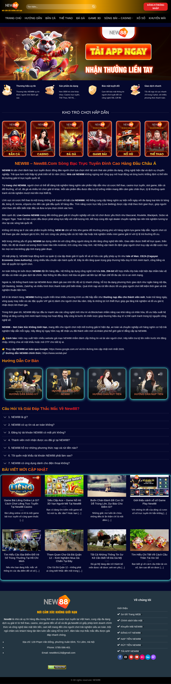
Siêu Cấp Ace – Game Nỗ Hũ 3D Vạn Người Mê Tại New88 (64, 502)
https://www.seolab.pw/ (54, 353)
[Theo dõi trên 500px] (147, 657)
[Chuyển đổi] (5, 417)
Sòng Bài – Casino (117, 18)
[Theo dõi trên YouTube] (136, 657)
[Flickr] (142, 657)
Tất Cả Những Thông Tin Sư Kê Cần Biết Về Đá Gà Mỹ (106, 556)
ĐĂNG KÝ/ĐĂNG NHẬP (155, 6)
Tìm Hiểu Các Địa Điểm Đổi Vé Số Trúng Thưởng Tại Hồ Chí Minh (21, 558)
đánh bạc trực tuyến (34, 170)
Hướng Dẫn (33, 18)
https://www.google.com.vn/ (63, 349)
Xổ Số (141, 18)
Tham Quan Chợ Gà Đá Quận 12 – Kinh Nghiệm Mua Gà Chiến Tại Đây (64, 558)
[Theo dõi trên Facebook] (120, 657)
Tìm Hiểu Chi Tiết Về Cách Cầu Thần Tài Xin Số (149, 556)
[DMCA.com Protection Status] (57, 667)
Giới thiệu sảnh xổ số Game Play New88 (149, 502)
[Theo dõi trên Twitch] (153, 657)
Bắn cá (50, 18)
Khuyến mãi (157, 18)
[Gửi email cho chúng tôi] (125, 657)
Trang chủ (13, 18)
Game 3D (94, 18)
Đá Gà (80, 18)
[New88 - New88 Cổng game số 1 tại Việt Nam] (12, 6)
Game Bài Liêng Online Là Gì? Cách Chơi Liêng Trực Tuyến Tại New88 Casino (21, 503)
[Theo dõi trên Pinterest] (131, 657)
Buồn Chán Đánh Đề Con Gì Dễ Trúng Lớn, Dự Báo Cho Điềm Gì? (106, 503)
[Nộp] (93, 6)
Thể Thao (66, 18)
